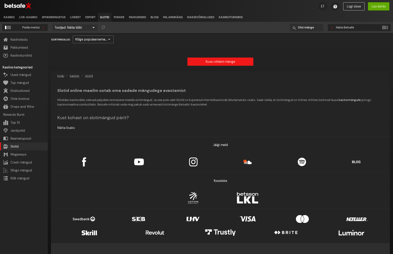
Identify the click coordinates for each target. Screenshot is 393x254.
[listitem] (9, 17)
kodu (60, 76)
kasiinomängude (350, 100)
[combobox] (75, 27)
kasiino (74, 76)
